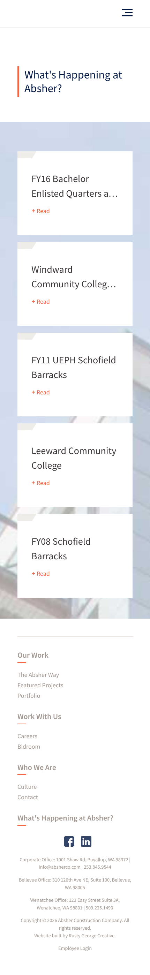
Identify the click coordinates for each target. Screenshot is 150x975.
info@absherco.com (60, 867)
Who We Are (36, 767)
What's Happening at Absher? (65, 818)
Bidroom (28, 746)
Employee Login (75, 948)
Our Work (32, 655)
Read (43, 211)
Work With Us (39, 716)
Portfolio (28, 695)
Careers (27, 736)
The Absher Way (38, 675)
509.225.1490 (99, 908)
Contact (27, 797)
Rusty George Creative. (92, 935)
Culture (27, 787)
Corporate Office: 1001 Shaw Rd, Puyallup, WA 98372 (74, 859)
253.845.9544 (97, 867)
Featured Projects (40, 685)
